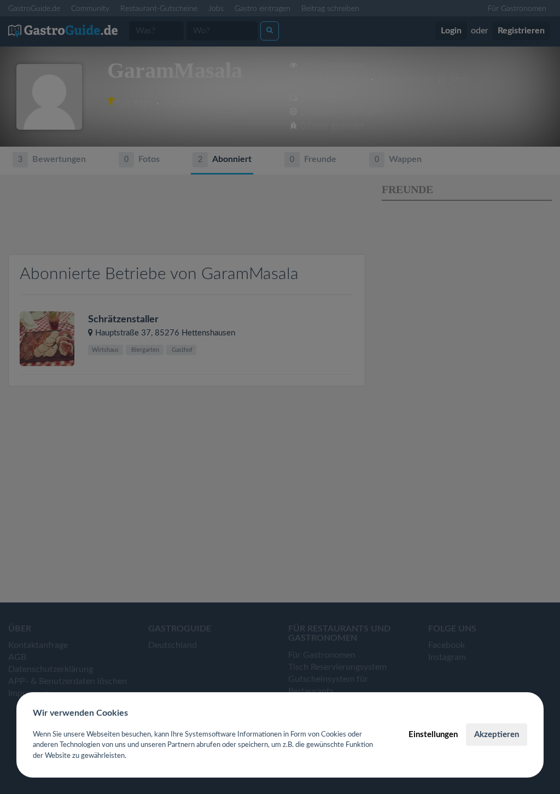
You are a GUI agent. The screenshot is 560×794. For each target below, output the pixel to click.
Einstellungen (433, 735)
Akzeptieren (496, 735)
